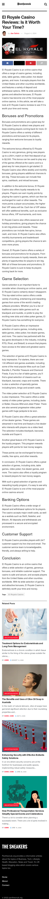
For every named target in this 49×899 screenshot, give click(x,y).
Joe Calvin (14, 33)
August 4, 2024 (30, 33)
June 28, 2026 (21, 772)
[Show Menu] (3, 4)
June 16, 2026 (16, 828)
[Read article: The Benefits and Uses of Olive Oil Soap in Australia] (24, 680)
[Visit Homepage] (24, 4)
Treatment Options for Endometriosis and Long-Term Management (22, 645)
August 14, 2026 (17, 660)
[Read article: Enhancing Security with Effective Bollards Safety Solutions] (24, 736)
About (5, 881)
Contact (5, 885)
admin (6, 660)
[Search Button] (45, 4)
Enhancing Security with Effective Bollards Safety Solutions (23, 756)
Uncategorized (11, 637)
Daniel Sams (9, 716)
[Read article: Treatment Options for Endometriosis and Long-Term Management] (24, 624)
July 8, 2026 (20, 716)
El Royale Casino (16, 594)
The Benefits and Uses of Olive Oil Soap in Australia (23, 701)
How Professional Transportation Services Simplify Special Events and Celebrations (23, 812)
